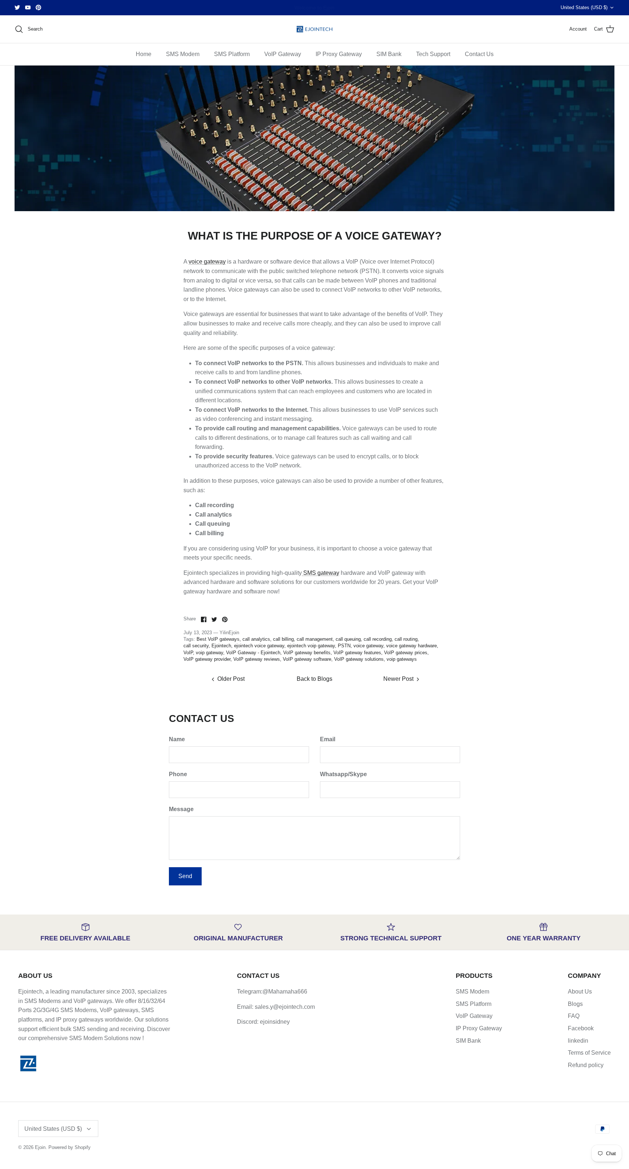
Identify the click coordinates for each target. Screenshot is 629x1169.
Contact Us (479, 54)
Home (143, 54)
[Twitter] (17, 7)
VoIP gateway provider (206, 659)
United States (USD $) (584, 7)
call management (315, 639)
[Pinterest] (38, 7)
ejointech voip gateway (311, 645)
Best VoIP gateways (218, 639)
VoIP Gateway (282, 54)
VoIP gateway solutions (359, 659)
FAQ (573, 1016)
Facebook (581, 1028)
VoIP (188, 652)
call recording (378, 639)
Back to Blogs (314, 679)
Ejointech (221, 645)
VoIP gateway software (307, 659)
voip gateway (209, 652)
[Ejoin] (314, 29)
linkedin (578, 1041)
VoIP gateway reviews (256, 659)
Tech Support (433, 54)
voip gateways (402, 659)
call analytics (256, 639)
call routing (406, 639)
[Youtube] (28, 7)
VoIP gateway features (357, 652)
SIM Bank (388, 54)
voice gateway (207, 261)
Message (181, 809)
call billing (283, 639)
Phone (178, 774)
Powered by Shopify (69, 1147)
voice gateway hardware (411, 645)
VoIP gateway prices (405, 652)
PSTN (344, 645)
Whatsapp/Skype (343, 774)
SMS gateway (320, 573)
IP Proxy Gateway (339, 54)
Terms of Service (589, 1053)
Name (177, 739)
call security (196, 645)
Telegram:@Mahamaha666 (272, 991)
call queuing (348, 639)
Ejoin (40, 1147)
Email (327, 739)
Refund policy (586, 1065)
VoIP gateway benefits (307, 652)
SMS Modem (182, 54)
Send (185, 876)
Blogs (575, 1004)
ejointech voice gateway (259, 645)
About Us (580, 991)
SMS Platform (232, 54)
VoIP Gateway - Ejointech (253, 652)
